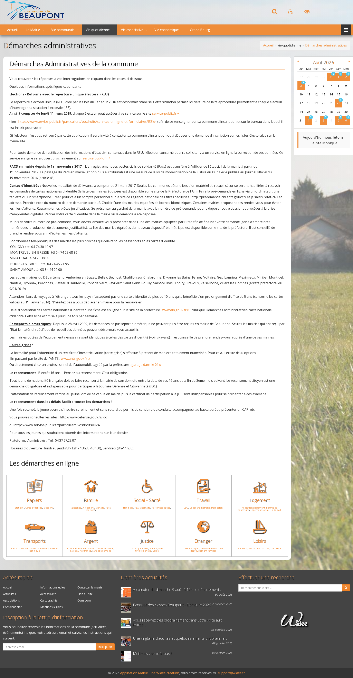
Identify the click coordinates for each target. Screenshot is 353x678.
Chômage (145, 507)
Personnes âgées (161, 507)
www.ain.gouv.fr (174, 310)
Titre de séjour (191, 548)
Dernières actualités (144, 577)
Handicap (128, 507)
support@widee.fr (231, 673)
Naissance (75, 507)
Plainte (153, 548)
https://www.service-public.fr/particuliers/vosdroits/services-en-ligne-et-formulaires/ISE (85, 121)
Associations (11, 600)
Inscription (105, 647)
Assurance (85, 550)
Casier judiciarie (139, 548)
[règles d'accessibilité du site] (290, 12)
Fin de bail (275, 509)
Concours (195, 507)
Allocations (88, 507)
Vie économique (166, 30)
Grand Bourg (200, 30)
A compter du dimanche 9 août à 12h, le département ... (177, 589)
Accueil (12, 30)
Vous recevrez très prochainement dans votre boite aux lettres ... (177, 622)
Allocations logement (253, 507)
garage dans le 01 (145, 364)
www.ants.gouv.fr (74, 358)
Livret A (74, 550)
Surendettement (101, 550)
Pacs (108, 507)
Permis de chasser (259, 548)
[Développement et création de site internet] (294, 624)
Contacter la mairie (90, 587)
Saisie (156, 550)
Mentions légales (51, 607)
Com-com (84, 600)
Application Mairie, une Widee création (149, 673)
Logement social (259, 509)
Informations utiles (52, 587)
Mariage (100, 507)
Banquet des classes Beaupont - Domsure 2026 (172, 605)
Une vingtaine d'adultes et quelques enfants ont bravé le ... (180, 638)
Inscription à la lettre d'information (43, 617)
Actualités (9, 594)
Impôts (92, 548)
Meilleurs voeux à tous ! (152, 653)
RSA (137, 507)
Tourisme (275, 548)
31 (331, 77)
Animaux (243, 548)
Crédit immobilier (77, 548)
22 (338, 103)
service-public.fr (164, 113)
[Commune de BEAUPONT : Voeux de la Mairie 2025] (127, 656)
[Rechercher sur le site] (274, 12)
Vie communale (63, 30)
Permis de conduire (36, 548)
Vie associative (132, 30)
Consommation (105, 548)
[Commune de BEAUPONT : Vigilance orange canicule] (127, 592)
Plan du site (85, 594)
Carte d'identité (33, 507)
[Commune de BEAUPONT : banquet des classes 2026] (127, 608)
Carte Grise (17, 548)
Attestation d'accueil (212, 548)
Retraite (205, 507)
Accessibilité (48, 594)
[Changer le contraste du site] (307, 12)
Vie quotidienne (98, 30)
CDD (186, 507)
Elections (48, 507)
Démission (217, 507)
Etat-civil (19, 507)
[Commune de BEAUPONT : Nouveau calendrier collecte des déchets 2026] (127, 623)
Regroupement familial (203, 550)
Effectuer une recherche (266, 577)
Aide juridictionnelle (149, 549)
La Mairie (33, 30)
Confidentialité (12, 607)
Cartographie (48, 600)
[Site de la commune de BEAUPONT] (33, 19)
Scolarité (90, 509)
